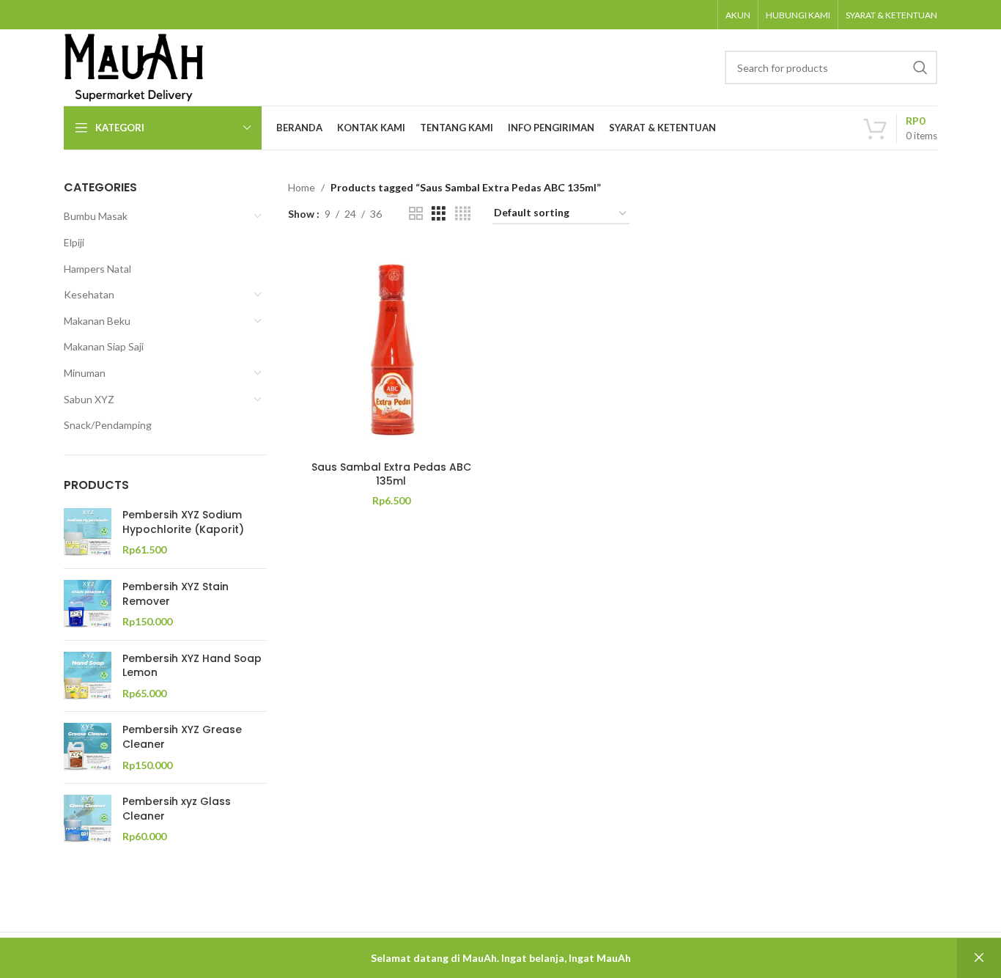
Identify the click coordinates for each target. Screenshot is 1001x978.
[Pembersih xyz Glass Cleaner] (87, 819)
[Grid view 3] (439, 214)
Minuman (85, 373)
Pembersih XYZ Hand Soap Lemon (192, 666)
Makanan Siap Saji (104, 346)
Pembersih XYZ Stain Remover (175, 594)
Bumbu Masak (96, 216)
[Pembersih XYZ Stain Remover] (87, 604)
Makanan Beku (97, 321)
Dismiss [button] (979, 958)
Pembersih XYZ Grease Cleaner (182, 737)
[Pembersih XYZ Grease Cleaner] (87, 747)
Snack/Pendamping (108, 425)
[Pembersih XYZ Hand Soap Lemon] (87, 676)
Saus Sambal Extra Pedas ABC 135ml (391, 474)
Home (301, 187)
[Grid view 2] (416, 214)
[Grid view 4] (462, 214)
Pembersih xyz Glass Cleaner (176, 809)
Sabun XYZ (89, 399)
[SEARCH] (920, 67)
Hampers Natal (97, 268)
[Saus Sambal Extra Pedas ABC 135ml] (391, 349)
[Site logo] (134, 66)
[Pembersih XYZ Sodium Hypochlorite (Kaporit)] (87, 532)
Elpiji (74, 242)
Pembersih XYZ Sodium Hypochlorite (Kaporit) (183, 522)
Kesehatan (89, 294)
